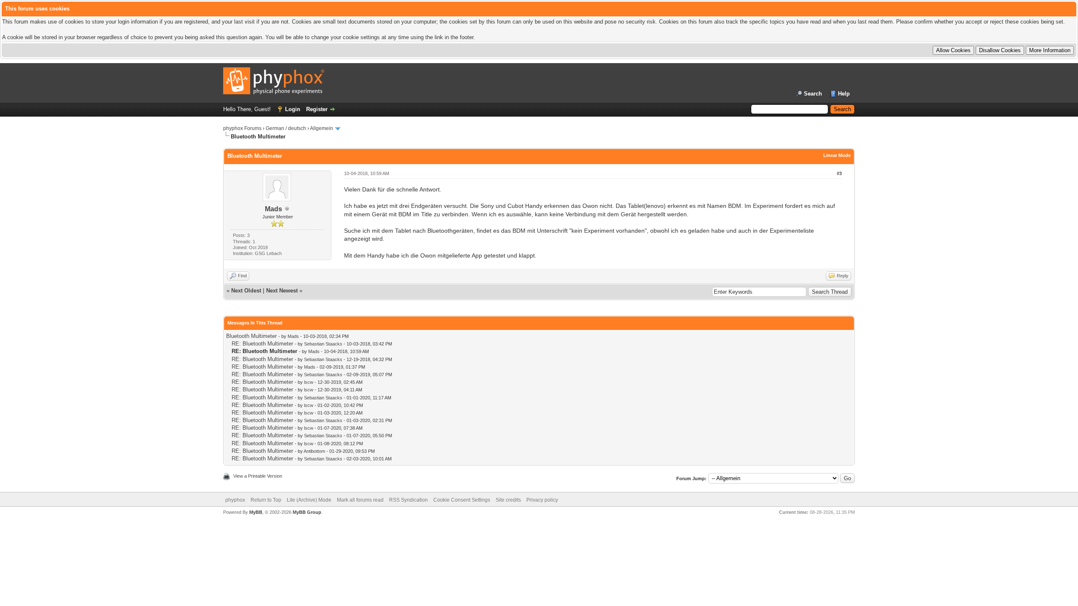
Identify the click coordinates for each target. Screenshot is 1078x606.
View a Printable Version (257, 475)
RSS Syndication (408, 500)
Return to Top (266, 500)
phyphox (235, 500)
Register (317, 109)
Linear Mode (837, 155)
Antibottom (314, 451)
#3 (839, 173)
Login (292, 109)
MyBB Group (307, 512)
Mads (273, 209)
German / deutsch (286, 128)
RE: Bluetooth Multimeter (262, 343)
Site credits (508, 500)
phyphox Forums (242, 128)
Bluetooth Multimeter (251, 336)
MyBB (255, 512)
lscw (308, 382)
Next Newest (282, 290)
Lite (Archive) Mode (309, 500)
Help (844, 93)
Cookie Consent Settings (461, 500)
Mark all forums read (360, 500)
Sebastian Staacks (323, 343)
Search (813, 93)
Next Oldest (246, 290)
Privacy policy (542, 500)
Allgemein (321, 128)
